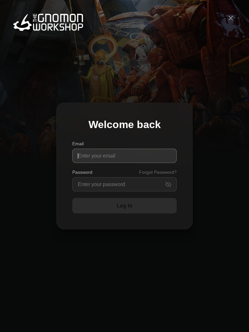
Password (82, 172)
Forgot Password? (158, 172)
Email (78, 143)
